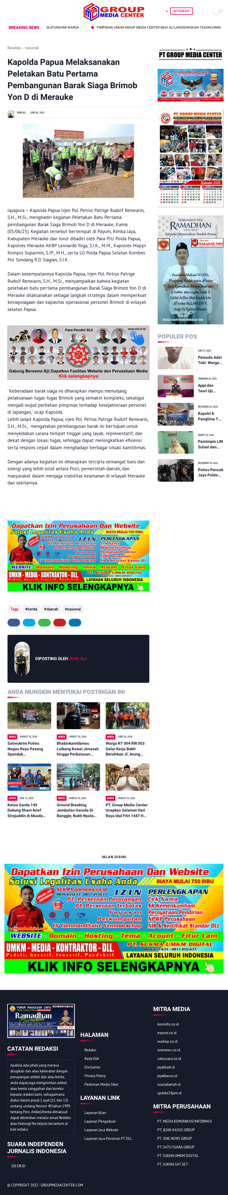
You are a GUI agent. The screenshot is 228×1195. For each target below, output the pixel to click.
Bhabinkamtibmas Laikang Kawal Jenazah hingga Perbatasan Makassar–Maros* (78, 749)
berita (32, 609)
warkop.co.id (167, 1041)
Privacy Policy (95, 1075)
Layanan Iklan (95, 1112)
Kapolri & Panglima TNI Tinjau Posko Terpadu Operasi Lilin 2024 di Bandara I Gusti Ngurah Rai (210, 416)
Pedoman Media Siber (101, 1084)
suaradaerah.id (168, 1084)
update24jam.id (169, 1093)
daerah (52, 609)
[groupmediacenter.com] (114, 19)
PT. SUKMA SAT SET (172, 1164)
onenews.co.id (168, 1050)
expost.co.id (167, 1032)
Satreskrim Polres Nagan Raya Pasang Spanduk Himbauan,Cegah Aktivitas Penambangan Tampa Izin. (29, 749)
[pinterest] (26, 11)
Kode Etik (92, 1058)
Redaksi (90, 1050)
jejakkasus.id (167, 1075)
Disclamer (92, 1067)
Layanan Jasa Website (101, 1130)
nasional (32, 48)
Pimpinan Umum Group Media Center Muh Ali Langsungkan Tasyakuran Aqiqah (143, 27)
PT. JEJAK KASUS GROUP (176, 1130)
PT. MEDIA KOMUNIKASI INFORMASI (184, 1121)
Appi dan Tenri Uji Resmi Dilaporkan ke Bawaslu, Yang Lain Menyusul (210, 388)
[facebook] (7, 11)
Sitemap (182, 11)
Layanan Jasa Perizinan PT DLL (108, 1138)
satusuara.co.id (169, 1058)
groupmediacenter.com (62, 1185)
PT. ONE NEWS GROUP (174, 1138)
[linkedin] (75, 622)
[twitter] (14, 11)
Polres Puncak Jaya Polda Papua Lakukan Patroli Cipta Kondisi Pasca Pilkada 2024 (210, 473)
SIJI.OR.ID (18, 1166)
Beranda (14, 48)
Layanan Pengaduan (100, 1121)
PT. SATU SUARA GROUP (175, 1147)
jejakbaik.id (166, 1067)
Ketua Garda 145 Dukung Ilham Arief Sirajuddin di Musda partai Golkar (25, 811)
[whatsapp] (20, 11)
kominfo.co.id (168, 1024)
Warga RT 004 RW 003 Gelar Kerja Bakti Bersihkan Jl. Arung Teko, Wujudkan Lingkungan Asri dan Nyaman (125, 749)
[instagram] (33, 11)
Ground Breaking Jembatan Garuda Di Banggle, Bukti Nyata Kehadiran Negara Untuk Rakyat (78, 811)
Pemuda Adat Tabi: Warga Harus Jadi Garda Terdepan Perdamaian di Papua (210, 360)
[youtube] (39, 11)
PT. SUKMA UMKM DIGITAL (178, 1155)
